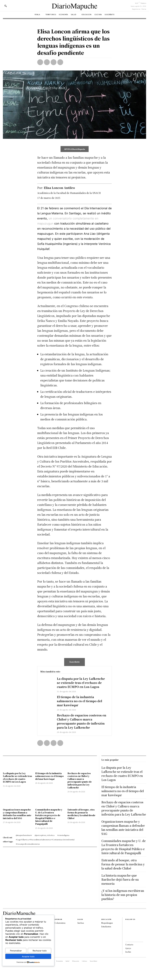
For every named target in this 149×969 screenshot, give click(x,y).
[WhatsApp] (60, 62)
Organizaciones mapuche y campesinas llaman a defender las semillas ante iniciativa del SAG (17, 814)
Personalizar (16, 950)
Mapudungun (107, 923)
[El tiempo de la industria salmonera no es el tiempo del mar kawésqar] (47, 700)
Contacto (129, 944)
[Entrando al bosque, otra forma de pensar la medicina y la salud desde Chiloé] (82, 801)
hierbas (80, 923)
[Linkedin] (126, 933)
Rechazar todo (40, 950)
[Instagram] (126, 928)
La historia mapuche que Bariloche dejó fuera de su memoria (120, 879)
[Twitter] (47, 62)
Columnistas (60, 923)
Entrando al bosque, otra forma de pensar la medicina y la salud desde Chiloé (81, 814)
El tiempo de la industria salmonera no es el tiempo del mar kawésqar (79, 701)
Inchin (128, 952)
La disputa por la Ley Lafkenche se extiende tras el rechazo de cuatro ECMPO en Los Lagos (81, 682)
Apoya (128, 948)
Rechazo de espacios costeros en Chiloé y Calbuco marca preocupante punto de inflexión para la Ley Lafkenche (81, 721)
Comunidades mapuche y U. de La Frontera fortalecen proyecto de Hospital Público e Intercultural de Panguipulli (48, 816)
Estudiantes (106, 926)
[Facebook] (40, 62)
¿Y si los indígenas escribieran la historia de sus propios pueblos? (122, 894)
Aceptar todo (28, 956)
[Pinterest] (53, 62)
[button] (5, 5)
